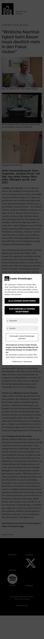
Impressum (27, 361)
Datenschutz (17, 361)
